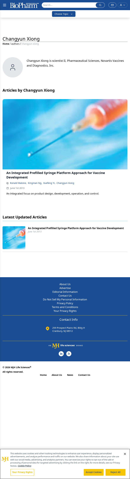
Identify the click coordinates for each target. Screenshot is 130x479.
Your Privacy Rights (65, 311)
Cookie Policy (24, 465)
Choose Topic (61, 13)
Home (6, 43)
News (70, 374)
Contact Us (65, 295)
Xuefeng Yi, (49, 182)
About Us (65, 284)
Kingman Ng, (35, 182)
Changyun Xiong (65, 182)
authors (15, 43)
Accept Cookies (94, 472)
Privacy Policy (65, 303)
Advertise (65, 288)
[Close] (124, 453)
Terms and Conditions (65, 307)
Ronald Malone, (18, 182)
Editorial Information (65, 292)
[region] (65, 464)
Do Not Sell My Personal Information (65, 299)
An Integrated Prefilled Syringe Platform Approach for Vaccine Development (76, 228)
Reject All (115, 472)
